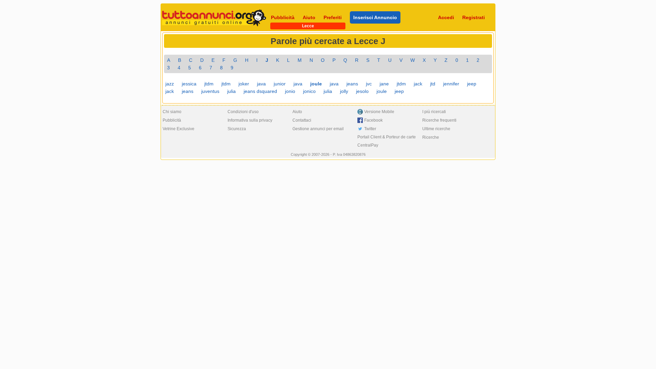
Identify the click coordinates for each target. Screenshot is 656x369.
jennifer (451, 83)
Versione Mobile (379, 111)
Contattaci (301, 120)
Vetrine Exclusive (178, 128)
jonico (309, 91)
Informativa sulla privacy (250, 120)
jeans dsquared (260, 91)
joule (382, 91)
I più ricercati (434, 111)
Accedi (446, 17)
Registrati (473, 17)
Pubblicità (283, 17)
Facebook (373, 120)
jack (418, 83)
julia (231, 91)
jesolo (362, 91)
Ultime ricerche (436, 128)
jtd (432, 83)
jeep (471, 83)
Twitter (370, 128)
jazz (169, 83)
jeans (352, 83)
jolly (344, 91)
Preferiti (333, 17)
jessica (189, 83)
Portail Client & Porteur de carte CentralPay (386, 141)
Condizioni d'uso (243, 111)
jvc (369, 83)
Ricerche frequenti (439, 120)
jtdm (209, 83)
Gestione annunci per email (318, 128)
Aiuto (309, 17)
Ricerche (430, 137)
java (261, 83)
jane (384, 83)
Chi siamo (172, 111)
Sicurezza (237, 128)
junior (280, 83)
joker (243, 83)
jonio (290, 91)
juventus (210, 91)
